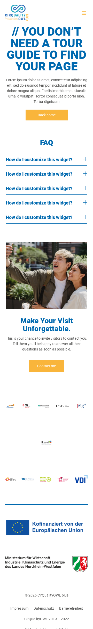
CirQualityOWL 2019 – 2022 (46, 619)
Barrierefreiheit (71, 608)
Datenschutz (44, 608)
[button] (84, 13)
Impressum (19, 608)
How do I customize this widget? (39, 159)
